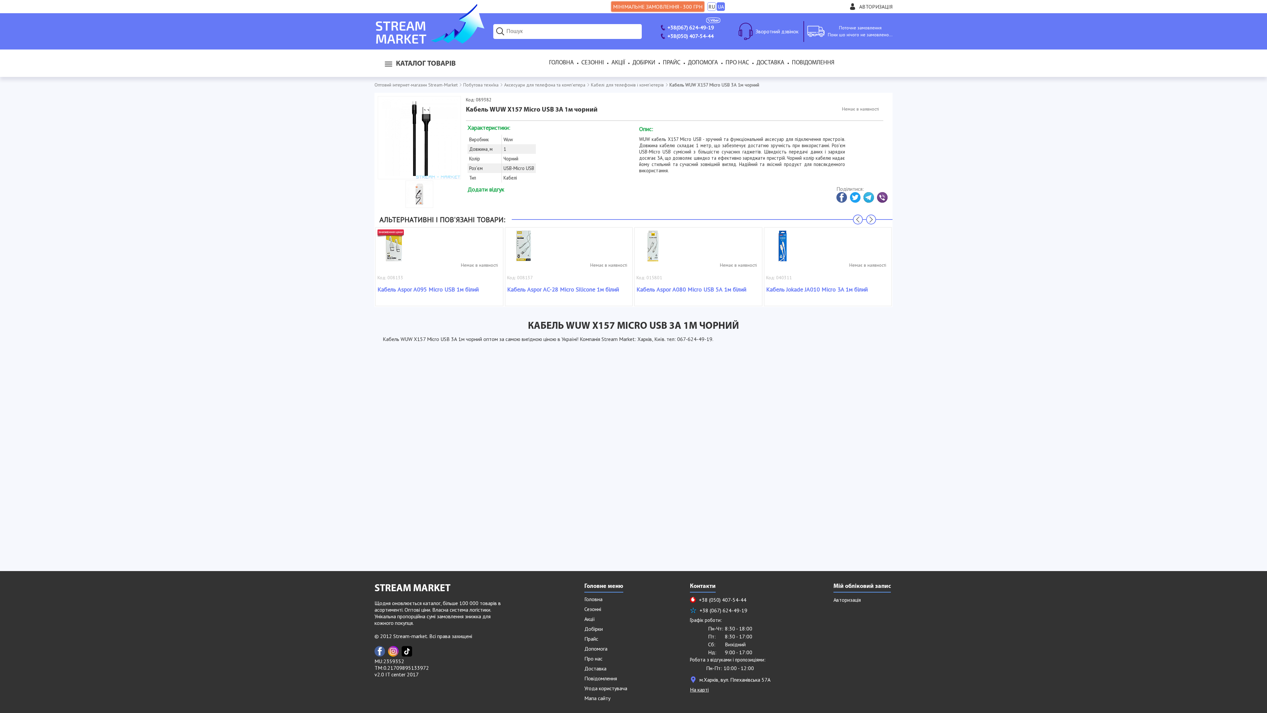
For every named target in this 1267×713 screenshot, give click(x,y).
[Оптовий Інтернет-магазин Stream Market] (429, 41)
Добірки (644, 63)
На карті (699, 689)
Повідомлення (813, 63)
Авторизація (876, 6)
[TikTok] (407, 651)
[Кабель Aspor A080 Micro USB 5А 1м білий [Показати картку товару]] (652, 249)
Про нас (737, 63)
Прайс (671, 63)
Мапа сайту (597, 698)
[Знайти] (500, 31)
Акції (618, 63)
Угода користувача (605, 688)
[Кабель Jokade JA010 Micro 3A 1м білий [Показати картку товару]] (782, 249)
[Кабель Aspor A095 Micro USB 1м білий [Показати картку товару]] (393, 249)
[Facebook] (379, 651)
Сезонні (592, 63)
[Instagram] (393, 651)
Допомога (703, 63)
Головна (561, 63)
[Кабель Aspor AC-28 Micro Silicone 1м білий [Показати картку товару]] (523, 249)
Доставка (770, 63)
